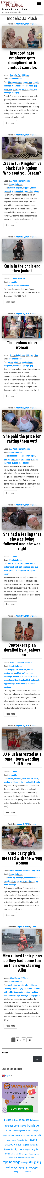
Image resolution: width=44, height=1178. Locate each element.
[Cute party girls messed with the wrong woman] (22, 837)
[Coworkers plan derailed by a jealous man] (22, 629)
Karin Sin (21, 278)
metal (16, 286)
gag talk (25, 1144)
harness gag (18, 988)
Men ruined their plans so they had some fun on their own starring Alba (22, 963)
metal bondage (10, 885)
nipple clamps (27, 362)
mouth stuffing (18, 1154)
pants (6, 570)
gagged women (13, 1144)
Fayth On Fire (15, 75)
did (39, 1135)
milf (16, 567)
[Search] (37, 1059)
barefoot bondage (16, 456)
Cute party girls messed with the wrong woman (22, 858)
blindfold (22, 669)
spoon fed (28, 191)
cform (10, 362)
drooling (13, 1140)
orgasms (36, 1154)
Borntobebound (15, 79)
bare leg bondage (15, 878)
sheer (6, 574)
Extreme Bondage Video (14, 9)
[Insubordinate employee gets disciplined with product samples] (22, 37)
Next (29, 1040)
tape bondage (19, 366)
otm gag (34, 567)
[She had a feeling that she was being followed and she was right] (22, 518)
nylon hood (15, 459)
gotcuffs (13, 282)
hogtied (19, 188)
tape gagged (12, 463)
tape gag (15, 93)
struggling (35, 1162)
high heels (16, 86)
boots (10, 286)
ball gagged (34, 1120)
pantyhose (17, 89)
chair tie (17, 362)
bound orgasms (19, 1130)
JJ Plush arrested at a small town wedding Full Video (22, 759)
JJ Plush (25, 75)
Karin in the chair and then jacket (22, 268)
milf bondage (24, 567)
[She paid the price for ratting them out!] (22, 421)
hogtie (27, 1149)
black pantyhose (15, 82)
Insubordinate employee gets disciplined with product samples (22, 60)
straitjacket (24, 286)
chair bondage (10, 881)
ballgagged (13, 669)
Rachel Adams (24, 181)
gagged (33, 1139)
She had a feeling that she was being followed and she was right (22, 541)
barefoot (9, 1125)
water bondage (22, 683)
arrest (10, 779)
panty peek (25, 459)
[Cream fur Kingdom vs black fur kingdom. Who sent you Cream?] (22, 148)
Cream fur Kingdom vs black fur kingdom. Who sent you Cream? (22, 168)
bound (8, 1130)
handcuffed (18, 676)
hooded (36, 988)
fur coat (11, 188)
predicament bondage (24, 1157)
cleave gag (27, 82)
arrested (18, 779)
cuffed (18, 673)
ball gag (15, 1120)
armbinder (12, 985)
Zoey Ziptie (35, 871)
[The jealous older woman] (22, 327)
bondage (33, 1125)
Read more (10, 123)
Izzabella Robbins (17, 355)
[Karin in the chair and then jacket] (22, 250)
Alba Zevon (15, 978)
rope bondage (11, 1162)
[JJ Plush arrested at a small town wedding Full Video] (22, 738)
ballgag (7, 1119)
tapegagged (33, 1167)
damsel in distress (31, 1135)
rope (32, 1157)
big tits (21, 985)
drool (8, 1140)
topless (22, 1172)
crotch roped (30, 456)
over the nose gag (29, 86)
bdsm (16, 1125)
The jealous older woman (22, 345)
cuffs (24, 673)
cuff (12, 673)
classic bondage (32, 1131)
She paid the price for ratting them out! (22, 439)
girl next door (29, 563)
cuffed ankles (22, 881)
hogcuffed (13, 680)
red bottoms (13, 992)
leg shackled (24, 680)
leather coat (9, 567)
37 (24, 1040)
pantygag (13, 570)
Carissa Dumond (17, 662)
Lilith (36, 355)
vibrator (28, 1171)
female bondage (22, 1140)
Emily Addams (16, 871)
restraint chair (17, 191)
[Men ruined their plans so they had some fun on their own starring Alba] (22, 940)
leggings (26, 188)
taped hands (24, 463)
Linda (34, 24)
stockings (11, 995)
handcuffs (27, 676)
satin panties (27, 89)
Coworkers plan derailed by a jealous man (22, 650)
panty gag (8, 89)
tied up (15, 1171)
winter (36, 191)
